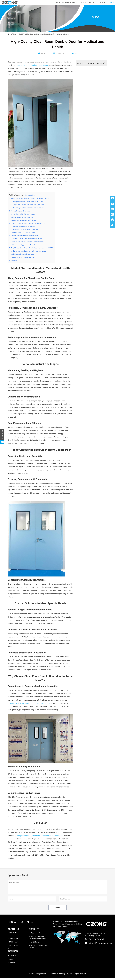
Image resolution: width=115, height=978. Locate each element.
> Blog (10, 959)
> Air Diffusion (34, 942)
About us (88, 3)
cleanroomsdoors (30, 195)
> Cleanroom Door (36, 933)
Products (80, 3)
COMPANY (81, 63)
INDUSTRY (21, 34)
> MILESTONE (13, 945)
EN (111, 3)
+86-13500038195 (96, 939)
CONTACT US (2, 434)
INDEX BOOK (101, 63)
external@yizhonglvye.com (100, 943)
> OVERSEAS (13, 942)
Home (58, 3)
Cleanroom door (68, 3)
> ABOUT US (12, 933)
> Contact (11, 963)
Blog (95, 3)
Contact (101, 3)
